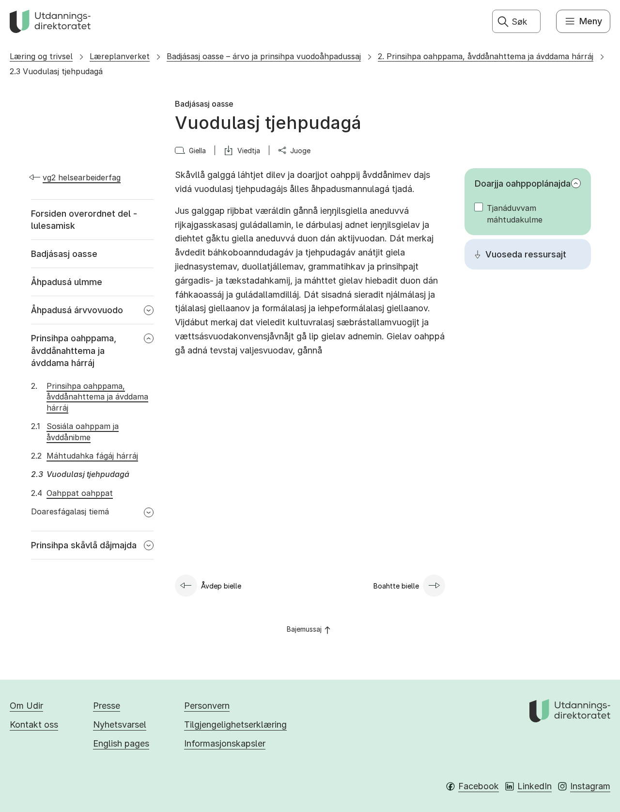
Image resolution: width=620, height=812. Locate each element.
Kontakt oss (34, 724)
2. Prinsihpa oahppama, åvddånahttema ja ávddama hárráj (485, 56)
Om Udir (26, 706)
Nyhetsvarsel (119, 724)
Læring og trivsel (41, 56)
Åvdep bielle (221, 586)
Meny (590, 21)
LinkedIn (534, 786)
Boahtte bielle (396, 586)
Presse (106, 706)
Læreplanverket (120, 56)
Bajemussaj (304, 629)
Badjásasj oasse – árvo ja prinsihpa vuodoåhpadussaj (264, 56)
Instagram (590, 786)
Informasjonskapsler (224, 743)
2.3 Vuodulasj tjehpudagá (56, 71)
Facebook (478, 786)
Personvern (207, 706)
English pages (121, 743)
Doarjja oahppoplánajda (523, 183)
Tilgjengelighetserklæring (235, 724)
